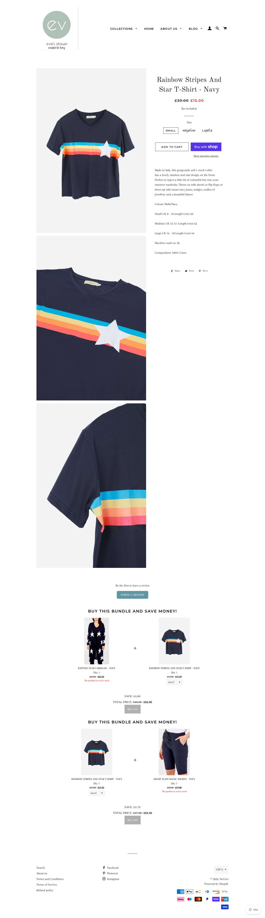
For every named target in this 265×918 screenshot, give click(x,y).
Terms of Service (46, 884)
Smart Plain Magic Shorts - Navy (174, 779)
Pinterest (112, 873)
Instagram (112, 879)
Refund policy (44, 890)
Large (207, 130)
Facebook (112, 867)
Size (189, 122)
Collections (122, 28)
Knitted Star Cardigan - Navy (96, 668)
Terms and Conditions (50, 879)
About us (169, 28)
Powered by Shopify (216, 884)
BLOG (194, 28)
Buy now (132, 709)
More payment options (206, 155)
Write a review (132, 595)
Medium (189, 130)
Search (40, 867)
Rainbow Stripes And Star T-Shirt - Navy (174, 668)
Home (149, 28)
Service (224, 879)
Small (171, 130)
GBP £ (219, 869)
